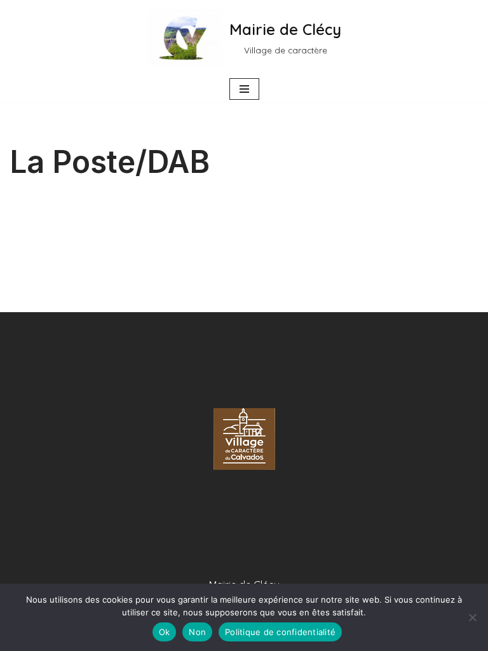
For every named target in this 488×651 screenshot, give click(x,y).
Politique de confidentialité (280, 632)
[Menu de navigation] (244, 89)
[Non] (472, 617)
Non (197, 632)
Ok (164, 632)
